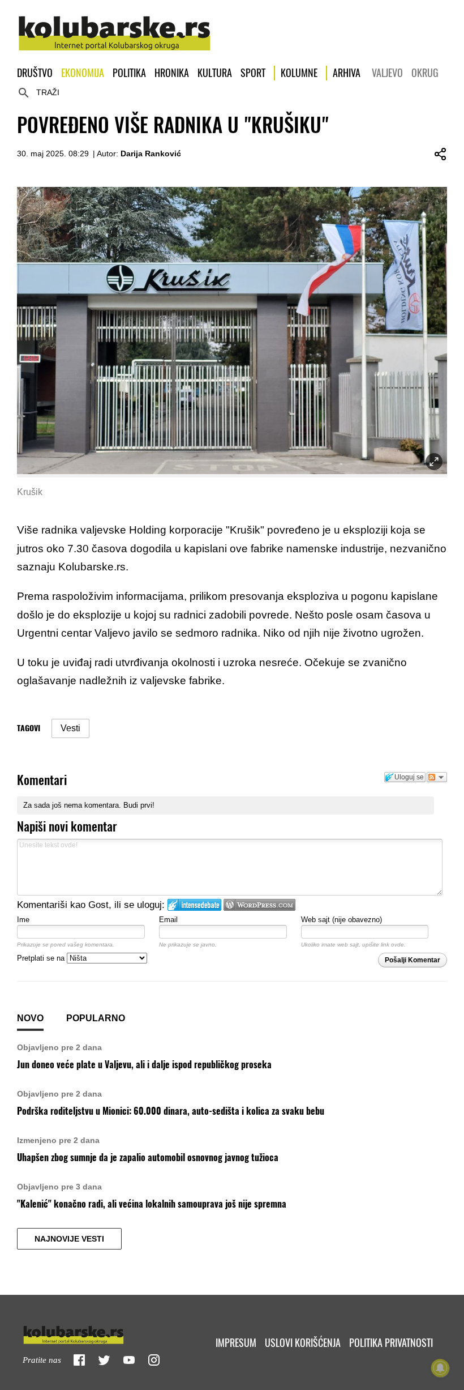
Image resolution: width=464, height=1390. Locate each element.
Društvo (35, 73)
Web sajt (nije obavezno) (341, 919)
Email (168, 919)
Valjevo (387, 73)
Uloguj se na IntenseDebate (194, 905)
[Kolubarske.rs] (114, 27)
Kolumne (299, 73)
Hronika (171, 73)
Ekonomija (82, 73)
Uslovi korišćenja (303, 1343)
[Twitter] (104, 1360)
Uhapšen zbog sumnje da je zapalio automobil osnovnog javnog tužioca (147, 1157)
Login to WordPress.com (259, 905)
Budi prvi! (138, 805)
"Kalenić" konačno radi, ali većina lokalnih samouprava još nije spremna (151, 1204)
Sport (252, 73)
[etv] (97, 1332)
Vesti (70, 728)
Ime (23, 919)
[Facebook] (79, 1360)
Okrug (425, 73)
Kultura (214, 73)
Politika (129, 73)
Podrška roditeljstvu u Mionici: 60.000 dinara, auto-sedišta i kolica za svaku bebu (170, 1111)
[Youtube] (129, 1360)
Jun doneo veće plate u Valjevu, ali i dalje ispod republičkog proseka (144, 1065)
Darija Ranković (151, 153)
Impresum (236, 1343)
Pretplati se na (42, 958)
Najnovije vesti (69, 1238)
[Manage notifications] (440, 1368)
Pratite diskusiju (437, 777)
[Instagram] (154, 1360)
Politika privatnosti (391, 1343)
